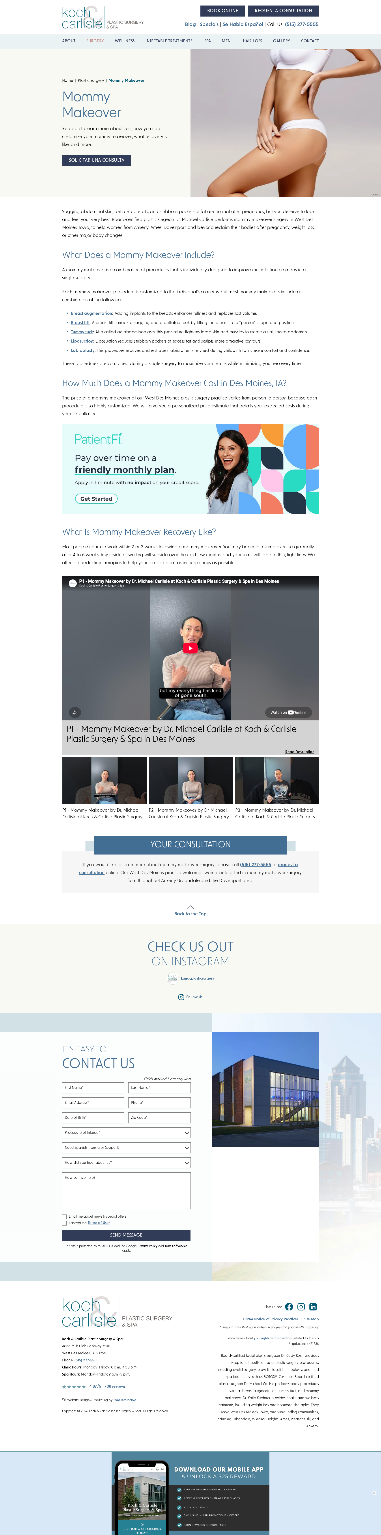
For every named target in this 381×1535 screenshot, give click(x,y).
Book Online (222, 11)
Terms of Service (176, 1246)
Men (227, 41)
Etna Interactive (125, 1400)
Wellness (124, 41)
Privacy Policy (147, 1246)
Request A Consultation (283, 11)
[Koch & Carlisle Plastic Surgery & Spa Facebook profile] (289, 1310)
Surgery (95, 41)
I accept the (74, 1224)
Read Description (299, 752)
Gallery (281, 41)
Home (67, 81)
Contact (310, 41)
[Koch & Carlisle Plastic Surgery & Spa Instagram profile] (301, 1309)
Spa (207, 41)
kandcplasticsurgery (198, 978)
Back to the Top (190, 914)
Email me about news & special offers (97, 1216)
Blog (190, 24)
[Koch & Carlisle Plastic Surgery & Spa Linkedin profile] (313, 1309)
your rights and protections (273, 1338)
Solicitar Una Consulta (96, 160)
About (69, 41)
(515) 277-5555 (87, 1360)
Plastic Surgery (91, 81)
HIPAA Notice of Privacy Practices (271, 1319)
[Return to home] (135, 1316)
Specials (209, 24)
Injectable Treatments (170, 41)
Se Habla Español (243, 24)
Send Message (126, 1235)
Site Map (311, 1319)
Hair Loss (252, 41)
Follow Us (194, 997)
